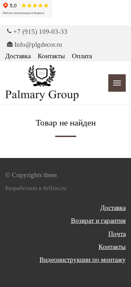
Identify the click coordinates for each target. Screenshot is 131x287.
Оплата (82, 56)
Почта (117, 233)
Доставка (18, 56)
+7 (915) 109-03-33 (40, 31)
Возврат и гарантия (98, 220)
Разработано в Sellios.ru (35, 188)
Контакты (51, 56)
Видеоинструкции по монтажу (82, 259)
